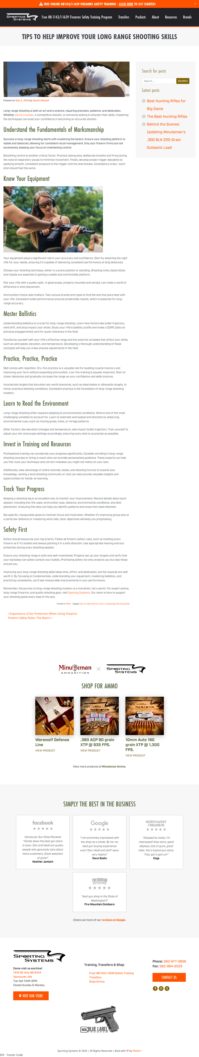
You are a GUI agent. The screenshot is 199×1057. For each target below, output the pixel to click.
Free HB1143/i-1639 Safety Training (111, 973)
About (155, 17)
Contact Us (169, 977)
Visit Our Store (32, 996)
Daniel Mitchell (41, 100)
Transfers (123, 17)
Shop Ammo (97, 982)
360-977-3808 (175, 961)
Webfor (137, 1051)
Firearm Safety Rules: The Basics (29, 618)
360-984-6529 (170, 966)
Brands (187, 17)
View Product (45, 751)
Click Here (126, 4)
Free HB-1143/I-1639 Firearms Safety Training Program (77, 17)
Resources (171, 17)
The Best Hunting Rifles (167, 116)
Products (140, 17)
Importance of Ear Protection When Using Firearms (43, 613)
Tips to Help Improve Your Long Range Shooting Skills (105, 603)
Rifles (68, 603)
